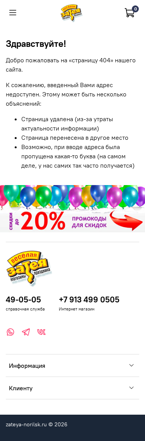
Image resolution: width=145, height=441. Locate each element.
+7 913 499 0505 (89, 299)
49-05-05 (23, 299)
